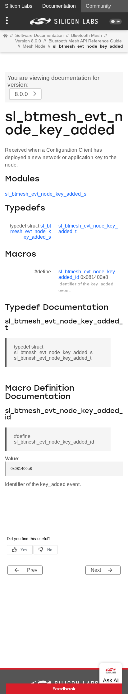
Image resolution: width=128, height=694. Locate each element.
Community (98, 6)
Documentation (59, 6)
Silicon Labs (18, 6)
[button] (9, 21)
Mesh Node (34, 46)
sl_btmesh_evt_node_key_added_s (45, 194)
